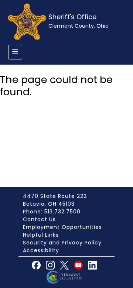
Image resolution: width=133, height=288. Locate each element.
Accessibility (41, 250)
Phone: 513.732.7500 (52, 211)
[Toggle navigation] (15, 52)
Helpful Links (41, 235)
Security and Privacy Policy (62, 242)
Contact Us (39, 219)
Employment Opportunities (62, 227)
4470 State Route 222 (55, 196)
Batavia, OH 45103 (49, 204)
